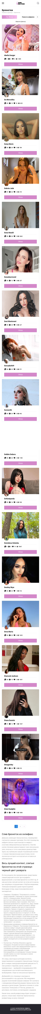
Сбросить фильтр (21, 21)
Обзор (20, 64)
